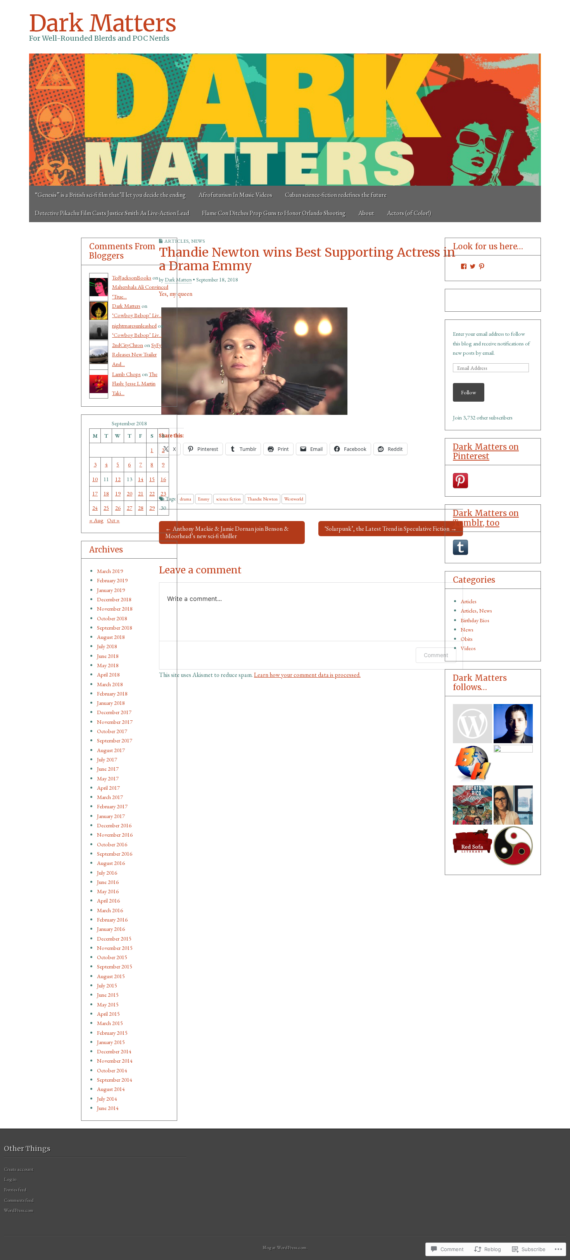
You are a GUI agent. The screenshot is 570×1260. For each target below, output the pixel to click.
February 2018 (112, 693)
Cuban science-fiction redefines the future (336, 195)
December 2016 (114, 825)
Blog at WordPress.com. (285, 1247)
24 (95, 507)
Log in (10, 1179)
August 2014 (111, 1089)
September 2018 (114, 627)
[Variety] (513, 764)
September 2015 (114, 966)
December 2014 (114, 1051)
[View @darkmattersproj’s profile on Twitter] (473, 266)
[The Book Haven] (472, 723)
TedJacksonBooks (131, 277)
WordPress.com (18, 1210)
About (366, 213)
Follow (468, 392)
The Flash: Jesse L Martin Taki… (134, 383)
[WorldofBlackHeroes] (472, 764)
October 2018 (112, 618)
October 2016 (112, 844)
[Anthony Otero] (472, 805)
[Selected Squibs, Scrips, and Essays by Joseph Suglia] (513, 723)
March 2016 (110, 910)
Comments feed (19, 1200)
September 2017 (114, 740)
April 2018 (108, 674)
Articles (469, 601)
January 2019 (111, 590)
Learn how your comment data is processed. (307, 675)
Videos (468, 648)
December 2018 (114, 599)
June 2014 (108, 1108)
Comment (436, 655)
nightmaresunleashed (134, 325)
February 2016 (112, 919)
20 (129, 493)
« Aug (96, 520)
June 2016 (108, 881)
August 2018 (111, 636)
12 (118, 479)
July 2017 (107, 759)
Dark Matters (102, 23)
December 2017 (114, 712)
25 (106, 507)
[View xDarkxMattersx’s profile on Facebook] (464, 266)
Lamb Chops (126, 374)
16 (163, 479)
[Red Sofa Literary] (472, 845)
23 (163, 493)
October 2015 (112, 957)
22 (152, 493)
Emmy (203, 499)
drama (185, 499)
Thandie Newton (262, 499)
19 (118, 493)
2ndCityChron (127, 345)
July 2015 (107, 985)
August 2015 (111, 976)
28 (140, 507)
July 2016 (107, 872)
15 (152, 479)
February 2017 (112, 806)
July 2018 (107, 646)
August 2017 (111, 750)
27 (129, 507)
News (467, 629)
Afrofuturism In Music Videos (235, 195)
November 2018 (115, 608)
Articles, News (184, 241)
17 (95, 493)
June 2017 (108, 768)
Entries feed (15, 1189)
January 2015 (111, 1042)
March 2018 (110, 684)
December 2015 (114, 938)
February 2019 (112, 580)
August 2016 (111, 862)
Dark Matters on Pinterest (486, 451)
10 (95, 479)
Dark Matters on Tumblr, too (486, 518)
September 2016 (114, 853)
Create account (18, 1169)
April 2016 (108, 900)
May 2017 (108, 778)
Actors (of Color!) (409, 213)
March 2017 (110, 797)
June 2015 (108, 994)
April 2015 (108, 1013)
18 (106, 493)
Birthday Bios (475, 620)
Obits (467, 638)
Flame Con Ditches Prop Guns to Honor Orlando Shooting (273, 213)
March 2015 (110, 1023)
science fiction (228, 499)
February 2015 (112, 1032)
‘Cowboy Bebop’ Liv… (137, 315)
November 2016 (115, 834)
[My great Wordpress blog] (513, 805)
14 (140, 479)
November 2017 (115, 721)
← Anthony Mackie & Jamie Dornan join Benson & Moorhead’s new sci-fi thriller (227, 532)
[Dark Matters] (285, 120)
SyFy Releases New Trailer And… (136, 354)
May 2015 (108, 1004)
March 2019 (110, 571)
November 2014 (115, 1060)
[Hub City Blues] (513, 845)
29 (152, 507)
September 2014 (114, 1079)
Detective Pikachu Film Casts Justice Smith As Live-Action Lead (112, 213)
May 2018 (108, 665)
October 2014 (112, 1070)
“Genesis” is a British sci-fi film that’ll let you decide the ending (110, 195)
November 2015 (115, 947)
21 (140, 493)
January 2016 (111, 928)
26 (118, 507)
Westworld (293, 499)
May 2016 (108, 891)
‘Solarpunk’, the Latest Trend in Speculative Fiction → (391, 529)
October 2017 (112, 731)
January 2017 (111, 816)
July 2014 (107, 1098)
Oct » (113, 520)
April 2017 (108, 787)
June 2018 (108, 655)
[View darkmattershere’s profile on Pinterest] (481, 266)
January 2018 (111, 702)
